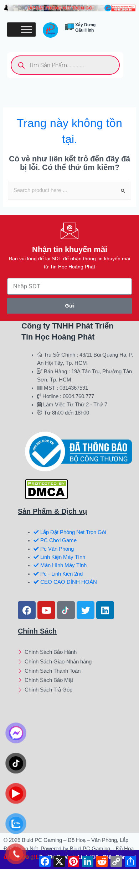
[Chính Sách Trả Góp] (76, 690)
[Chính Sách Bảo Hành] (76, 652)
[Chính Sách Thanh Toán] (76, 671)
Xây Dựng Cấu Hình (85, 27)
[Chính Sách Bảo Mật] (76, 680)
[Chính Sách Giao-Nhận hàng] (76, 662)
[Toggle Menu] (26, 29)
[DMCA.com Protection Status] (46, 488)
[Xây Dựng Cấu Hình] (69, 26)
